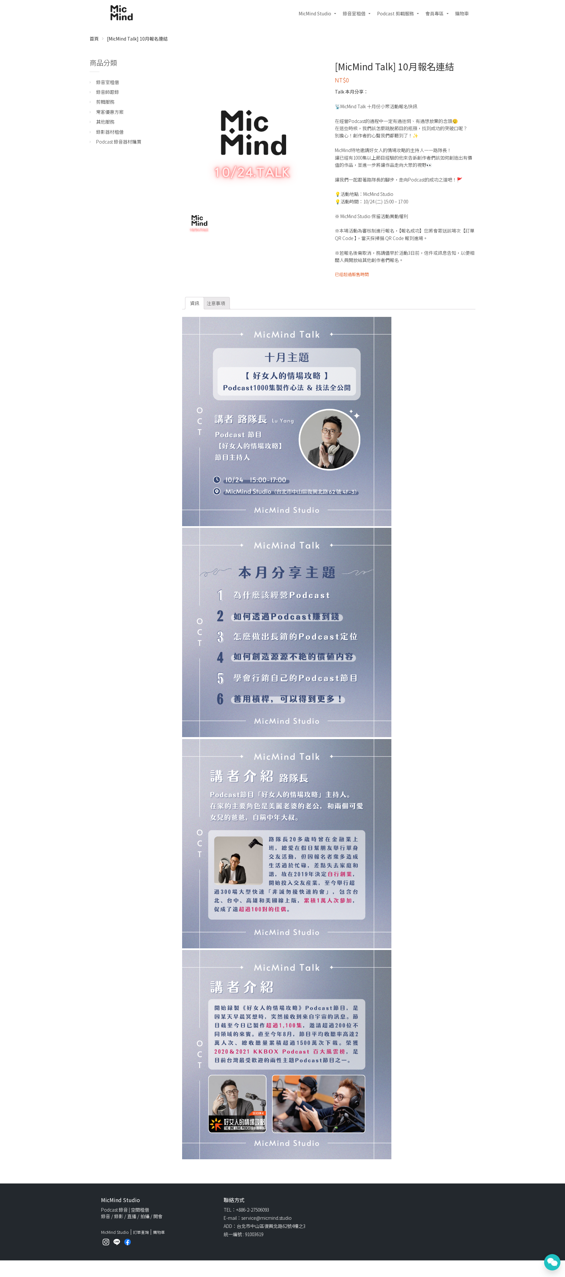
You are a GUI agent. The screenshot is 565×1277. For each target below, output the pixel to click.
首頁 (94, 38)
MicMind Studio (315, 13)
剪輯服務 (105, 101)
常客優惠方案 (110, 112)
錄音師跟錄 (107, 92)
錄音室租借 (354, 13)
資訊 (194, 303)
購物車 (462, 13)
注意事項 (216, 303)
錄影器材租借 (110, 132)
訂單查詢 (141, 1232)
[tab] (194, 303)
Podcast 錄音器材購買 (118, 141)
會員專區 (434, 13)
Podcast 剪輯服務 (395, 13)
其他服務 (105, 121)
